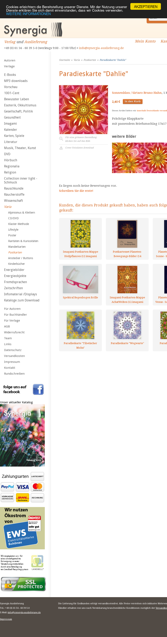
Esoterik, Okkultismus (20, 105)
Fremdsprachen (15, 282)
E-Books (10, 75)
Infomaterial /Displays (20, 294)
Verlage (9, 66)
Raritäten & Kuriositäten (23, 241)
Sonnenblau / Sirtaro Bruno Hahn (137, 93)
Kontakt (9, 368)
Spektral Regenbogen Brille (80, 297)
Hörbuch (10, 160)
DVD (7, 154)
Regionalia (11, 166)
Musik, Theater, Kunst (20, 148)
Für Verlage (12, 320)
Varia (7, 207)
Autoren (9, 60)
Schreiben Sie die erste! (76, 191)
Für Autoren (12, 309)
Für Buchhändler (15, 314)
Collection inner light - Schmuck (20, 180)
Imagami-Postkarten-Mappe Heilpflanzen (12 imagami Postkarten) (80, 254)
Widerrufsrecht (14, 332)
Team (8, 338)
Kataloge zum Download (22, 300)
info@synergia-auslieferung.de (101, 48)
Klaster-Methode (18, 224)
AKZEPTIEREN (145, 6)
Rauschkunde (13, 188)
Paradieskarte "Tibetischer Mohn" (80, 345)
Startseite (64, 60)
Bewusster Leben (16, 99)
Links (7, 344)
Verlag (9, 42)
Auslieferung (35, 42)
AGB (7, 326)
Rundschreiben (14, 373)
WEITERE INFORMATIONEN (28, 13)
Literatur (10, 142)
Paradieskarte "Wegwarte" (127, 343)
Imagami (10, 123)
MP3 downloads (15, 81)
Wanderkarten (17, 246)
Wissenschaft (13, 201)
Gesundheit (12, 117)
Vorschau (11, 87)
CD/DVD (13, 218)
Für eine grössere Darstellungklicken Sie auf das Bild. (81, 139)
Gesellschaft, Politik (18, 111)
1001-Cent (11, 93)
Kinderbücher (16, 263)
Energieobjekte (15, 276)
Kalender (10, 130)
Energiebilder (14, 270)
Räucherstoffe (14, 194)
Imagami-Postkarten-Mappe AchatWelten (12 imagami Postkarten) (127, 299)
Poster (12, 235)
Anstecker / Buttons (20, 258)
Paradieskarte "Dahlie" (113, 60)
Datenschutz (12, 350)
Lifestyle (13, 229)
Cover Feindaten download (79, 147)
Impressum (12, 362)
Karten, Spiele (14, 136)
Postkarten (15, 252)
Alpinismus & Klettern (21, 212)
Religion (10, 172)
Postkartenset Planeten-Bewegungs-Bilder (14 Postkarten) (127, 254)
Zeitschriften (13, 288)
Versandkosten (14, 356)
